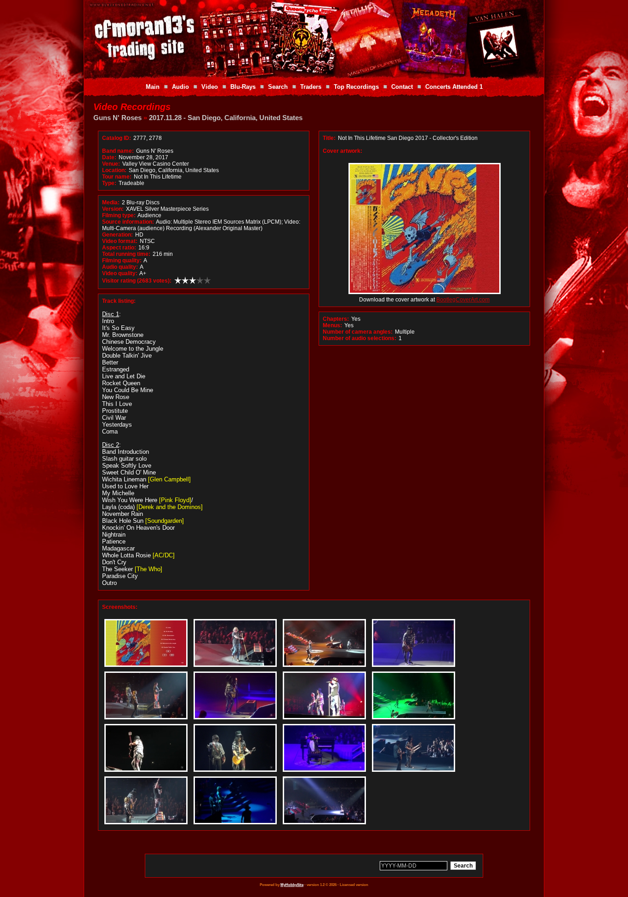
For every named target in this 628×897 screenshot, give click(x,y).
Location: (114, 170)
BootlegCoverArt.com (463, 299)
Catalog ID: (116, 138)
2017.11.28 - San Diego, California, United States (226, 118)
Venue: (111, 164)
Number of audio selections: (359, 338)
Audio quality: (120, 267)
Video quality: (119, 273)
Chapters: (336, 319)
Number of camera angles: (358, 332)
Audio (180, 86)
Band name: (118, 151)
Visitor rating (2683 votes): (136, 281)
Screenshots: (119, 607)
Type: (109, 183)
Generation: (117, 234)
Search (278, 86)
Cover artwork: (342, 151)
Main (153, 86)
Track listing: (119, 301)
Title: (330, 138)
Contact (402, 86)
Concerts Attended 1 (454, 86)
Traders (310, 86)
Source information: (128, 222)
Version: (113, 209)
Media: (111, 202)
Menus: (332, 325)
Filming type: (119, 215)
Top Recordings (356, 86)
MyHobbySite (291, 885)
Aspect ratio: (119, 247)
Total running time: (126, 254)
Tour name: (116, 177)
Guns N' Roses (117, 118)
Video (209, 86)
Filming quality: (122, 260)
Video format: (119, 241)
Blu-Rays (243, 86)
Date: (109, 157)
